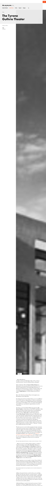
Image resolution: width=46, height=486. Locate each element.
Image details (19, 374)
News (3, 12)
